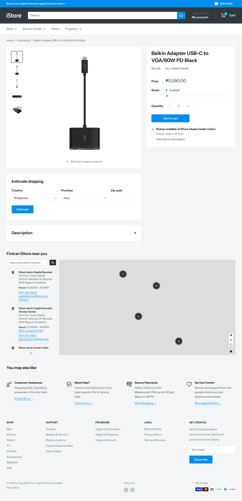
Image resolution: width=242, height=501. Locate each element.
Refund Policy (152, 429)
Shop (10, 28)
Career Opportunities (59, 445)
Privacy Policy (153, 434)
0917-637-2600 (28, 292)
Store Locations (56, 440)
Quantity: (157, 106)
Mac (9, 429)
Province (67, 190)
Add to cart (170, 118)
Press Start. (13, 487)
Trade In (51, 429)
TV (8, 445)
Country (17, 190)
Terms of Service (154, 440)
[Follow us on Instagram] (132, 489)
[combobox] (27, 262)
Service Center (32, 28)
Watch (11, 440)
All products (24, 40)
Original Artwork (105, 440)
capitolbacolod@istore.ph (33, 296)
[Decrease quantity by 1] (169, 106)
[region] (147, 307)
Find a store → (84, 403)
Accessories (14, 457)
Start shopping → (145, 403)
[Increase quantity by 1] (187, 106)
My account (200, 17)
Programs (71, 28)
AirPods (11, 451)
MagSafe (12, 462)
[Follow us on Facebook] (126, 489)
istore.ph (24, 299)
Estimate (22, 209)
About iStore (54, 451)
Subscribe (226, 3)
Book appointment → (208, 403)
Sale (9, 468)
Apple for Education (107, 429)
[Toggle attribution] (231, 351)
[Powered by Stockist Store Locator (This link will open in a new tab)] (31, 353)
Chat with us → (23, 398)
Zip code (116, 190)
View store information (170, 139)
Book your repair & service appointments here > (36, 3)
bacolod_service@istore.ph (34, 339)
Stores (55, 28)
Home (10, 40)
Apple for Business (107, 434)
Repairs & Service (57, 434)
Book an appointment (31, 330)
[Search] (181, 15)
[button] (123, 274)
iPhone (11, 434)
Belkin (155, 68)
